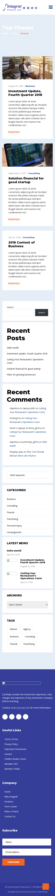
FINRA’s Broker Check (15, 758)
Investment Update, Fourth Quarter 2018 (25, 93)
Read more (14, 132)
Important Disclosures (15, 749)
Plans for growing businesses (21, 374)
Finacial (10, 512)
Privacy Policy (11, 744)
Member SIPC (11, 763)
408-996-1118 (22, 708)
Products (8, 801)
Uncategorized (14, 532)
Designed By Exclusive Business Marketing (27, 891)
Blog (14, 33)
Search (10, 307)
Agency (27, 629)
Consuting (30, 636)
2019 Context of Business (21, 244)
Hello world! (12, 347)
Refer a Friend (11, 811)
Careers (8, 754)
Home (5, 33)
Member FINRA (12, 768)
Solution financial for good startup (26, 180)
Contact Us (9, 816)
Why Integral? (11, 796)
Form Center (10, 806)
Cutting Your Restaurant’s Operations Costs (31, 576)
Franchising (12, 518)
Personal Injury (14, 525)
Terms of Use (11, 739)
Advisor (13, 629)
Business (30, 86)
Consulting (34, 173)
